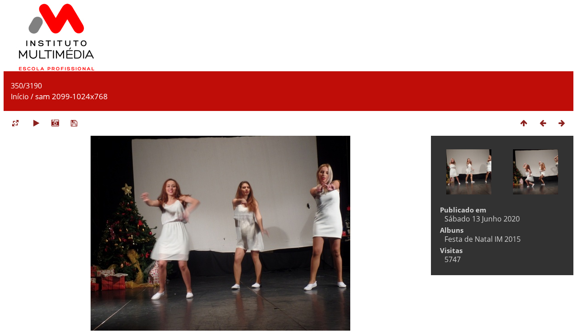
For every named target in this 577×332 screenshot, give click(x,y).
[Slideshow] (36, 123)
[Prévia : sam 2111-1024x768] (542, 123)
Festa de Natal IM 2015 (482, 239)
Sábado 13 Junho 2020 (482, 219)
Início (20, 96)
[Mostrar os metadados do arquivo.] (55, 123)
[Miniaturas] (523, 123)
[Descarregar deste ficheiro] (73, 123)
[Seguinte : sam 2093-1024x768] (561, 123)
